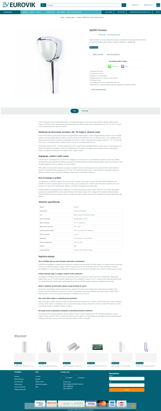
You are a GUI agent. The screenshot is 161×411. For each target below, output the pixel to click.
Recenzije (85, 111)
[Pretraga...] (124, 5)
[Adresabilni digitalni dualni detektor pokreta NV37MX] (48, 347)
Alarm (62, 17)
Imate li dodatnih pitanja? (98, 89)
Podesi (126, 406)
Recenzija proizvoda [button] (113, 34)
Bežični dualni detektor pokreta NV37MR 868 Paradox (146, 366)
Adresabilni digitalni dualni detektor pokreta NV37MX (49, 366)
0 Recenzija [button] (102, 34)
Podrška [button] (17, 372)
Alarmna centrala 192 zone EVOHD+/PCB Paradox (98, 366)
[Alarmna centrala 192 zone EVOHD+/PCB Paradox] (97, 347)
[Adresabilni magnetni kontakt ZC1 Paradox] (73, 347)
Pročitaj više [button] (131, 42)
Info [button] (37, 372)
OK (133, 406)
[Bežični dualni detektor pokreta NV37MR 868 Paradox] (146, 347)
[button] (97, 54)
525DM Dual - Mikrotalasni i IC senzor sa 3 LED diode (25, 366)
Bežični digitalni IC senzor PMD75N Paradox (122, 366)
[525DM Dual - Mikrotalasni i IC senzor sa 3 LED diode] (24, 347)
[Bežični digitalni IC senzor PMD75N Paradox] (121, 347)
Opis (74, 111)
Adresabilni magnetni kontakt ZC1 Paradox (73, 366)
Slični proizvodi (20, 336)
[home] (58, 17)
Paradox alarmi (70, 17)
